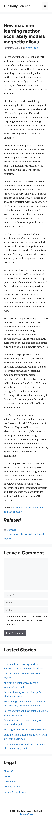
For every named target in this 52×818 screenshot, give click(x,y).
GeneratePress (26, 814)
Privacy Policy (12, 786)
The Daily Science (17, 6)
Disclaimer (10, 781)
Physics (11, 529)
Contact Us (10, 776)
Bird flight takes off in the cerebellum (25, 729)
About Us (9, 770)
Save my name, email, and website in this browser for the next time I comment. (27, 620)
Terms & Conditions (15, 791)
